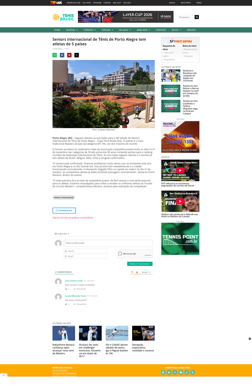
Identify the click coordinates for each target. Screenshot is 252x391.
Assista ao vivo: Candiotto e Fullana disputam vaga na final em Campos (190, 107)
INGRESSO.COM (73, 3)
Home (57, 30)
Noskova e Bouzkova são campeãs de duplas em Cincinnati (190, 75)
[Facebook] (163, 372)
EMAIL (199, 3)
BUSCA (172, 3)
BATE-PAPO (186, 3)
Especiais (106, 30)
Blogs (175, 30)
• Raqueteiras (169, 59)
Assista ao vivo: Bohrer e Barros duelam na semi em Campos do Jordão (191, 90)
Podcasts (161, 30)
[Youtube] (181, 372)
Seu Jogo (123, 30)
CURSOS (107, 3)
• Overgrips (188, 56)
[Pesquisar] (197, 17)
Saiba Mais (142, 30)
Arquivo (191, 30)
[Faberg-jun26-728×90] (126, 21)
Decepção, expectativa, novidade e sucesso (143, 347)
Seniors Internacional (63, 197)
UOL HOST (86, 3)
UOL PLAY (117, 3)
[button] (54, 55)
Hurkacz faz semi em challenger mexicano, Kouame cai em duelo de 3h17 (89, 350)
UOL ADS (127, 3)
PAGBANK (97, 3)
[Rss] (192, 372)
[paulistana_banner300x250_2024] (180, 151)
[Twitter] (169, 372)
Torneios (88, 30)
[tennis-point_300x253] (180, 254)
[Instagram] (175, 372)
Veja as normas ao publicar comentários (72, 217)
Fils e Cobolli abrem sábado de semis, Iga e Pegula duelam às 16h (117, 349)
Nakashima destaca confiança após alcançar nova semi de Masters (63, 349)
